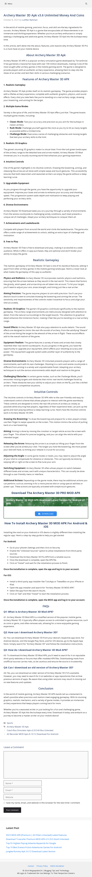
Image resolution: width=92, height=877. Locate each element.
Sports (10, 723)
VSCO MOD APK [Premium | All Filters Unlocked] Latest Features (36, 835)
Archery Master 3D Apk (18, 726)
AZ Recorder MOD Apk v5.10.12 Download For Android (32, 734)
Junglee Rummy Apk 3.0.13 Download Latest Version (30, 851)
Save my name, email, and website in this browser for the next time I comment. (43, 802)
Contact (31, 866)
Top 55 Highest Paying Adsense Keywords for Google (31, 843)
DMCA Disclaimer (57, 866)
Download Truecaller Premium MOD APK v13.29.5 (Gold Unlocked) (37, 839)
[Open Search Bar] (86, 3)
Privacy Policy (42, 866)
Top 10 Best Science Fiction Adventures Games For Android (34, 847)
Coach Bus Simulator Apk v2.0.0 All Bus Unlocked (30, 730)
